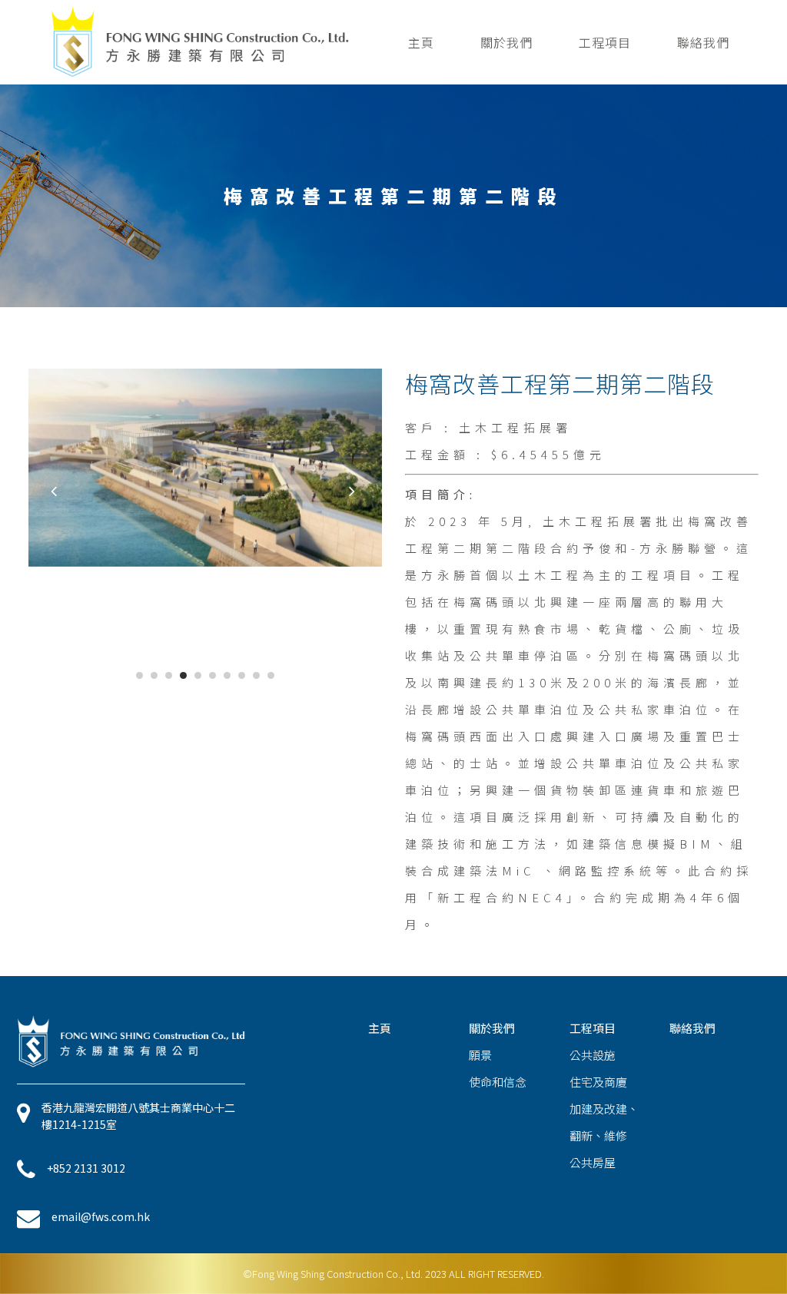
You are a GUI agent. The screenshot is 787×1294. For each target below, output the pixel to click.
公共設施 (592, 1055)
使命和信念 (497, 1082)
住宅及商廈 (598, 1082)
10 (270, 675)
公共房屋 (592, 1162)
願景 (480, 1055)
